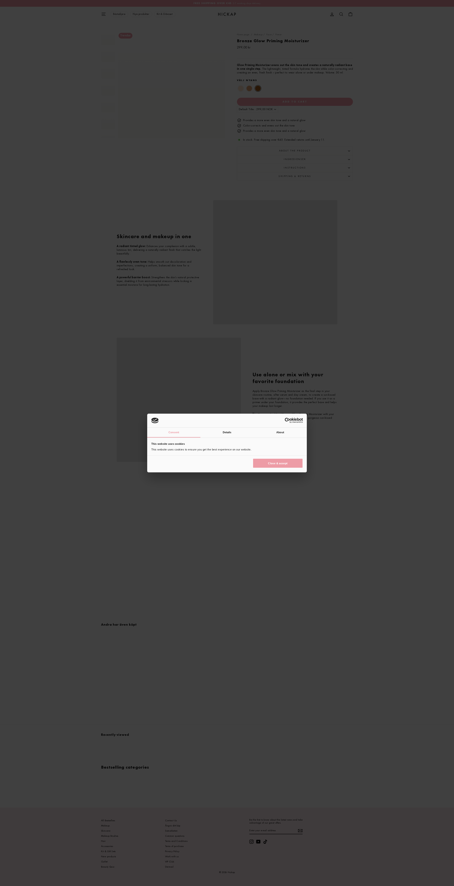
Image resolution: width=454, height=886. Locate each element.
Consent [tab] (173, 432)
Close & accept (277, 463)
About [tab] (280, 432)
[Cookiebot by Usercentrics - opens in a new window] (287, 420)
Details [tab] (227, 432)
